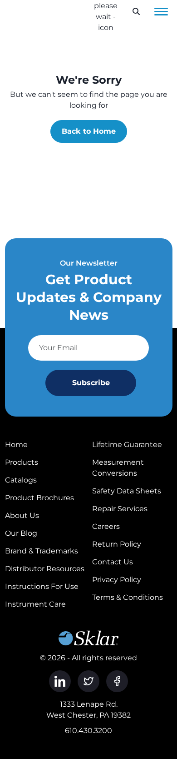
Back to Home (89, 131)
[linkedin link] (60, 681)
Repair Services (120, 508)
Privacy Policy (116, 579)
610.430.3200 (88, 730)
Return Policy (116, 544)
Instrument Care (35, 604)
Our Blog (21, 533)
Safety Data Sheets (126, 491)
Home (16, 444)
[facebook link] (117, 681)
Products (21, 462)
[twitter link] (88, 681)
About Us (22, 515)
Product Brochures (39, 497)
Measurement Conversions (118, 468)
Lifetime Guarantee (127, 444)
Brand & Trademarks (41, 551)
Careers (106, 526)
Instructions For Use (42, 586)
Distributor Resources (44, 568)
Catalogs (21, 480)
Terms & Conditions (127, 597)
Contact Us (112, 562)
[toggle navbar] (161, 11)
